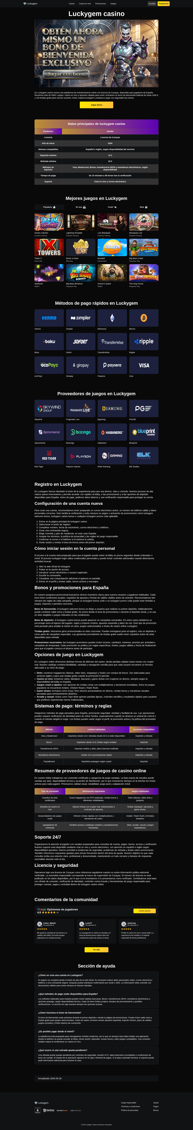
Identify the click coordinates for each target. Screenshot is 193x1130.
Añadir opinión (144, 911)
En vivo (79, 207)
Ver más (96, 950)
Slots (142, 207)
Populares (47, 207)
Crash (110, 207)
